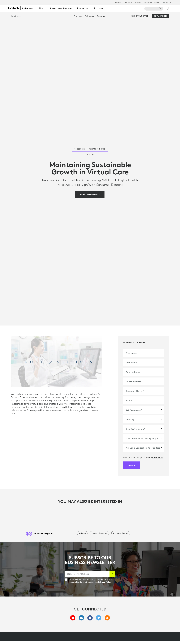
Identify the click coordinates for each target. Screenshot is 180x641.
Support (157, 2)
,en (168, 2)
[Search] (153, 9)
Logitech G (128, 2)
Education (148, 2)
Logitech (118, 2)
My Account (168, 9)
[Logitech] (22, 8)
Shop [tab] (41, 8)
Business (138, 2)
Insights (92, 148)
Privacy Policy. (104, 582)
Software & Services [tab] (61, 8)
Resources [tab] (82, 8)
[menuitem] (78, 16)
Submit (131, 465)
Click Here (157, 457)
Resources (80, 148)
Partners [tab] (98, 8)
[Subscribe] (112, 574)
